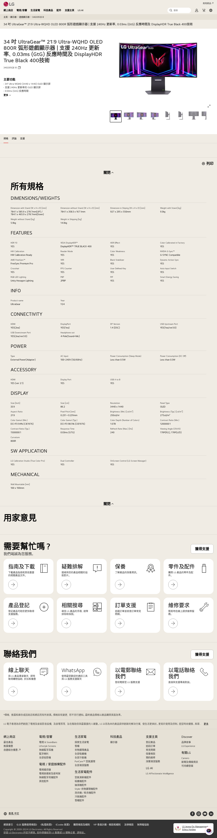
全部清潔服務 (82, 765)
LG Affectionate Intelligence (160, 773)
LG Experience (188, 746)
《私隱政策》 (46, 824)
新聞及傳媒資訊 (189, 762)
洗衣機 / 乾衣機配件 (85, 792)
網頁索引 (8, 824)
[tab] (6, 138)
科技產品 (48, 10)
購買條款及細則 (81, 824)
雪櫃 (77, 746)
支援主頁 (69, 10)
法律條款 (129, 824)
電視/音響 (22, 10)
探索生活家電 (82, 742)
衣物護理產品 (82, 749)
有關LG (186, 753)
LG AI (80, 10)
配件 (59, 10)
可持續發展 (187, 765)
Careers (185, 758)
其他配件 (44, 781)
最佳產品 (8, 742)
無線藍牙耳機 (46, 749)
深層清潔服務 (153, 761)
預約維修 (150, 757)
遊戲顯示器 (24, 17)
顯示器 (13, 17)
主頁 (6, 17)
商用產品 (207, 3)
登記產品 (150, 742)
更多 (6, 95)
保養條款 (150, 753)
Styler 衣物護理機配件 (86, 788)
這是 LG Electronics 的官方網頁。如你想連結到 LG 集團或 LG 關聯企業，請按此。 (45, 832)
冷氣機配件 (81, 796)
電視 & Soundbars (48, 742)
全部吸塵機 (81, 753)
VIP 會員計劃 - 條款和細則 (107, 824)
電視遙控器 (45, 769)
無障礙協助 (143, 824)
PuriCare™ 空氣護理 (85, 761)
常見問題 (150, 749)
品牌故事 (186, 742)
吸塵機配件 (81, 781)
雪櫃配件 (79, 800)
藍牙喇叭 (44, 753)
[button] (179, 10)
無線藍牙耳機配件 (48, 777)
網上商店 (8, 10)
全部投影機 (45, 757)
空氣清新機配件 (83, 777)
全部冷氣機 (81, 757)
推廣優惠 (8, 746)
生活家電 (35, 10)
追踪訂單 (150, 746)
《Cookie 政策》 (63, 824)
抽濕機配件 (81, 785)
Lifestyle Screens (47, 746)
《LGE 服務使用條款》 (27, 824)
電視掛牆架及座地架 (49, 773)
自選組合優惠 (11, 749)
